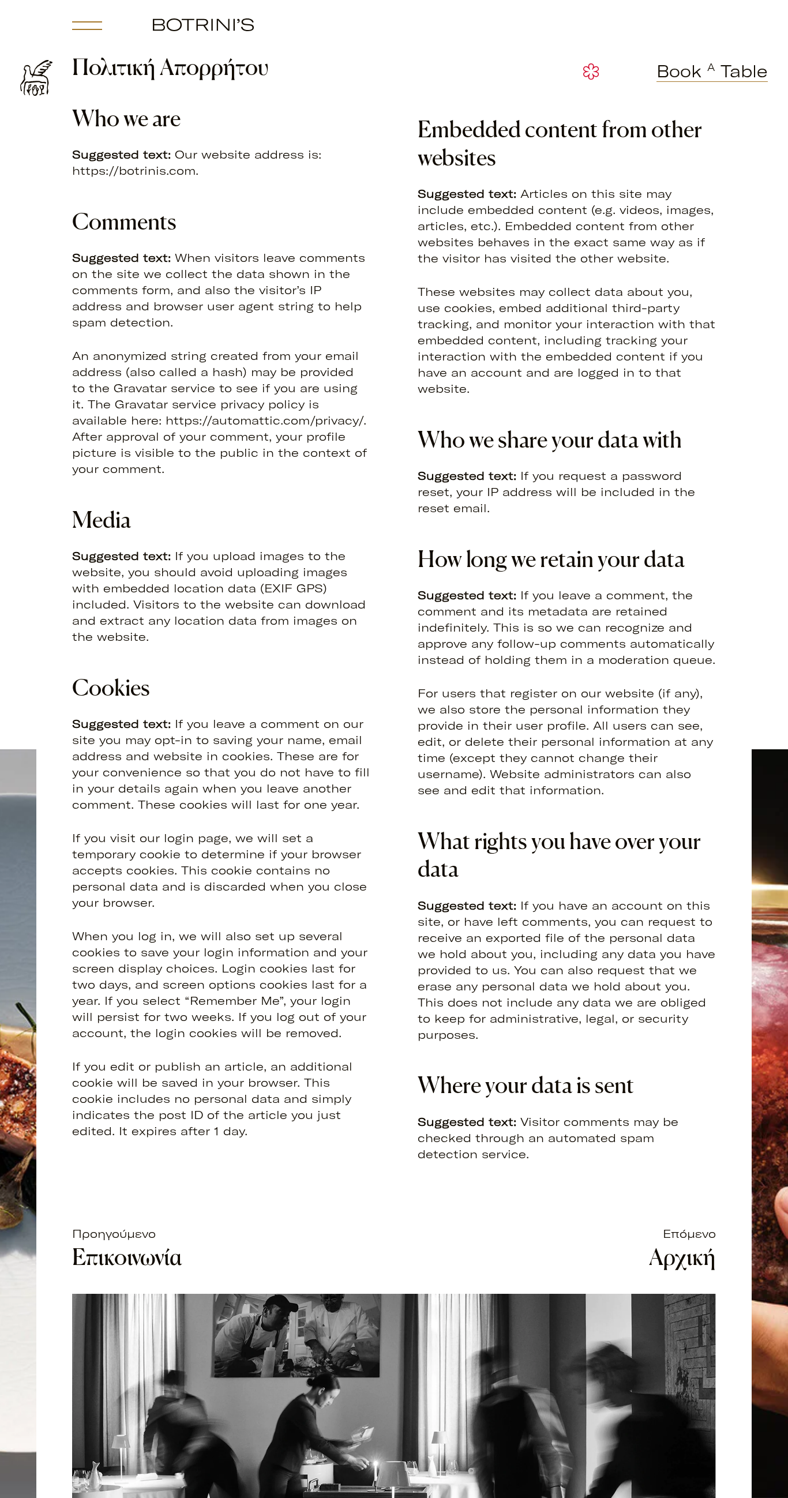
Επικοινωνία (127, 1256)
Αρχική (682, 1256)
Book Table (712, 71)
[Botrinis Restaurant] (203, 24)
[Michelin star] (591, 71)
